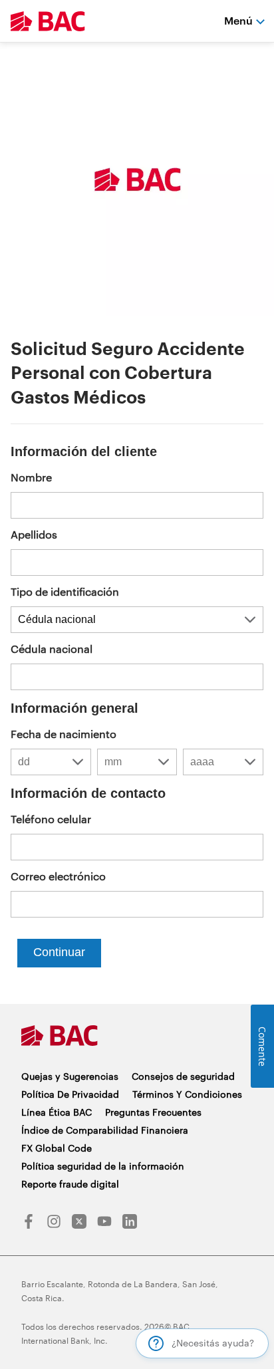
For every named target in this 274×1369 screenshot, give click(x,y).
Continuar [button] (59, 952)
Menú (238, 20)
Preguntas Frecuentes (153, 1112)
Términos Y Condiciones (187, 1094)
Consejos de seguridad (183, 1076)
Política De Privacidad (70, 1094)
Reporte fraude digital (70, 1183)
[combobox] (51, 762)
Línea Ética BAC (56, 1112)
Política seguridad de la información (102, 1166)
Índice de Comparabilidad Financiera (104, 1130)
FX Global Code (56, 1148)
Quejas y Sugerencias (69, 1076)
